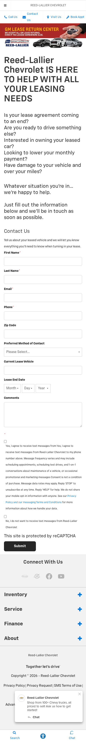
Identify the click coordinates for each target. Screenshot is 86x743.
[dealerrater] (37, 576)
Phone (9, 307)
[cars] (24, 576)
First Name (12, 252)
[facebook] (49, 576)
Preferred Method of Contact (24, 343)
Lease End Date (14, 379)
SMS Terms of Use (68, 686)
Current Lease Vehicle (19, 361)
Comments (11, 398)
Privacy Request (39, 686)
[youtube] (61, 576)
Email (8, 289)
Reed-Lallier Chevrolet (58, 676)
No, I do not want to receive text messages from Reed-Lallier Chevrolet (41, 524)
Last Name (12, 270)
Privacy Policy (14, 686)
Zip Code (10, 325)
